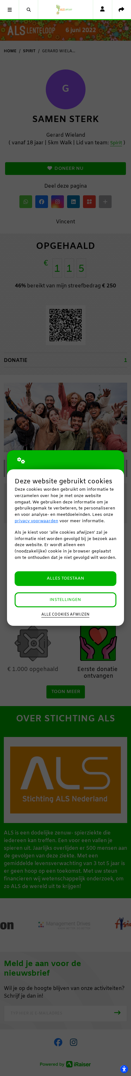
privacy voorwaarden (36, 521)
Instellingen (65, 600)
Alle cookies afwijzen (65, 614)
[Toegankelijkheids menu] (124, 1069)
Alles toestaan (65, 578)
